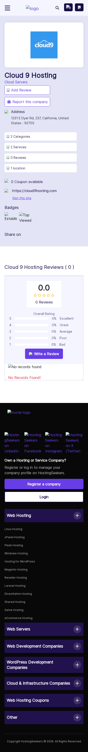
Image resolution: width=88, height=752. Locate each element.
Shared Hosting (15, 602)
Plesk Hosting (14, 545)
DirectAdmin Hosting (18, 593)
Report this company (30, 102)
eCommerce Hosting (18, 618)
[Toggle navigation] (7, 8)
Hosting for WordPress (20, 561)
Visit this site (21, 198)
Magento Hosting (16, 569)
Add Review (21, 90)
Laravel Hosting (15, 585)
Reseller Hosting (16, 577)
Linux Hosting (13, 529)
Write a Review (46, 354)
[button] (44, 515)
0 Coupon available (27, 181)
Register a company (44, 484)
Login (44, 497)
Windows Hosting (16, 553)
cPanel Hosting (15, 537)
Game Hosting (14, 610)
